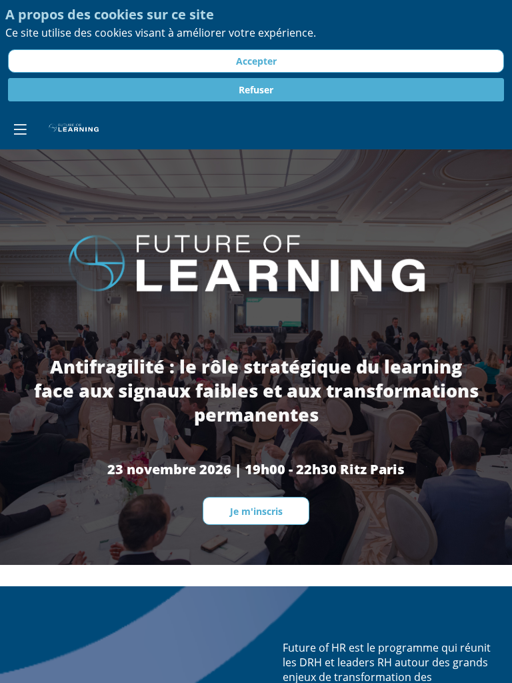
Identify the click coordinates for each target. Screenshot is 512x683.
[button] (20, 129)
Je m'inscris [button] (256, 511)
